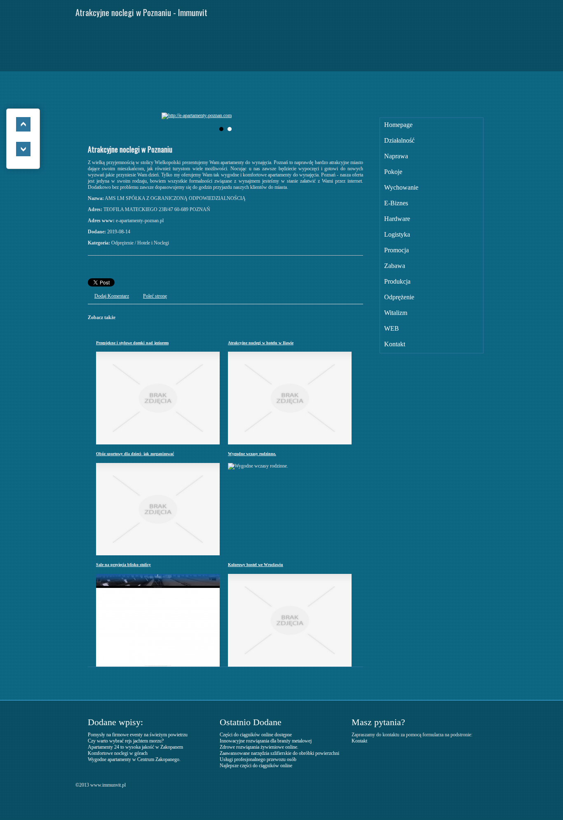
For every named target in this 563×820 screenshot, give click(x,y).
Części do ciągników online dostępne (256, 735)
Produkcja (397, 281)
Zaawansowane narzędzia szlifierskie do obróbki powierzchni (279, 753)
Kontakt (394, 344)
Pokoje (393, 171)
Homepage (398, 124)
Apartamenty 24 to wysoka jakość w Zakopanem (135, 747)
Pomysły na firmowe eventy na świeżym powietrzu (138, 735)
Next (276, 115)
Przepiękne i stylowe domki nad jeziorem (132, 343)
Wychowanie (401, 187)
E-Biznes (396, 203)
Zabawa (394, 265)
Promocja (396, 250)
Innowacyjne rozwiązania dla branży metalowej (266, 741)
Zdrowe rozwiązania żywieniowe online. (259, 747)
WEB (391, 328)
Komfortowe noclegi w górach (118, 753)
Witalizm (395, 312)
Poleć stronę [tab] (155, 296)
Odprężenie (399, 297)
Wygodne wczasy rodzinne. (252, 453)
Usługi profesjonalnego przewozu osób (258, 759)
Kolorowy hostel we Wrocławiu (255, 564)
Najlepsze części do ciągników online (256, 765)
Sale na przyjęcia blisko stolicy (123, 564)
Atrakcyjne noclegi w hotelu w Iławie (260, 343)
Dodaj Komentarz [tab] (111, 296)
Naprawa (396, 156)
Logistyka (397, 234)
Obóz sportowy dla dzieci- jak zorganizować (135, 453)
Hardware (397, 218)
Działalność (399, 140)
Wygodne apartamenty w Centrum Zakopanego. (134, 759)
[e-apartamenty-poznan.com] (223, 116)
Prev (174, 115)
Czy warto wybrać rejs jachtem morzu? (126, 741)
